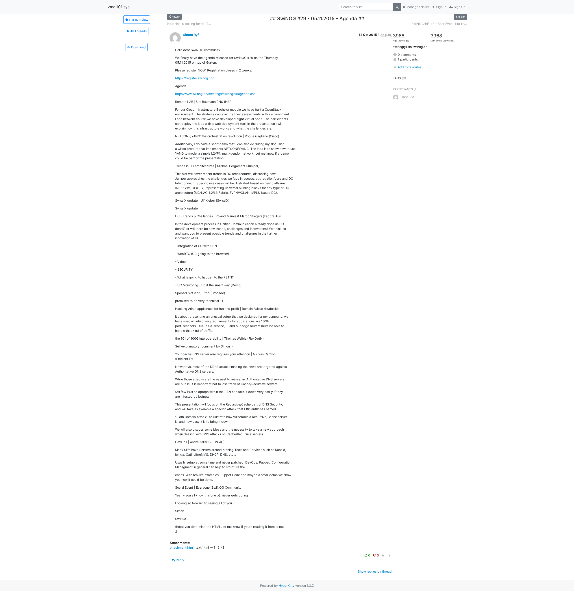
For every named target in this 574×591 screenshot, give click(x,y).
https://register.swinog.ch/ (194, 78)
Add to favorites (409, 67)
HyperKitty (286, 585)
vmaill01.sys (119, 6)
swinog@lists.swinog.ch (410, 47)
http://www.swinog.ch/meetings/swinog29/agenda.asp (215, 94)
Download (138, 47)
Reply (179, 560)
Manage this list (417, 7)
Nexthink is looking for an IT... (189, 24)
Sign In (440, 7)
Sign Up (459, 7)
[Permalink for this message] (389, 555)
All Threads (138, 31)
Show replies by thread (375, 571)
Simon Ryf (191, 35)
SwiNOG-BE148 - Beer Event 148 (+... (439, 24)
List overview (138, 20)
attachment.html (182, 547)
